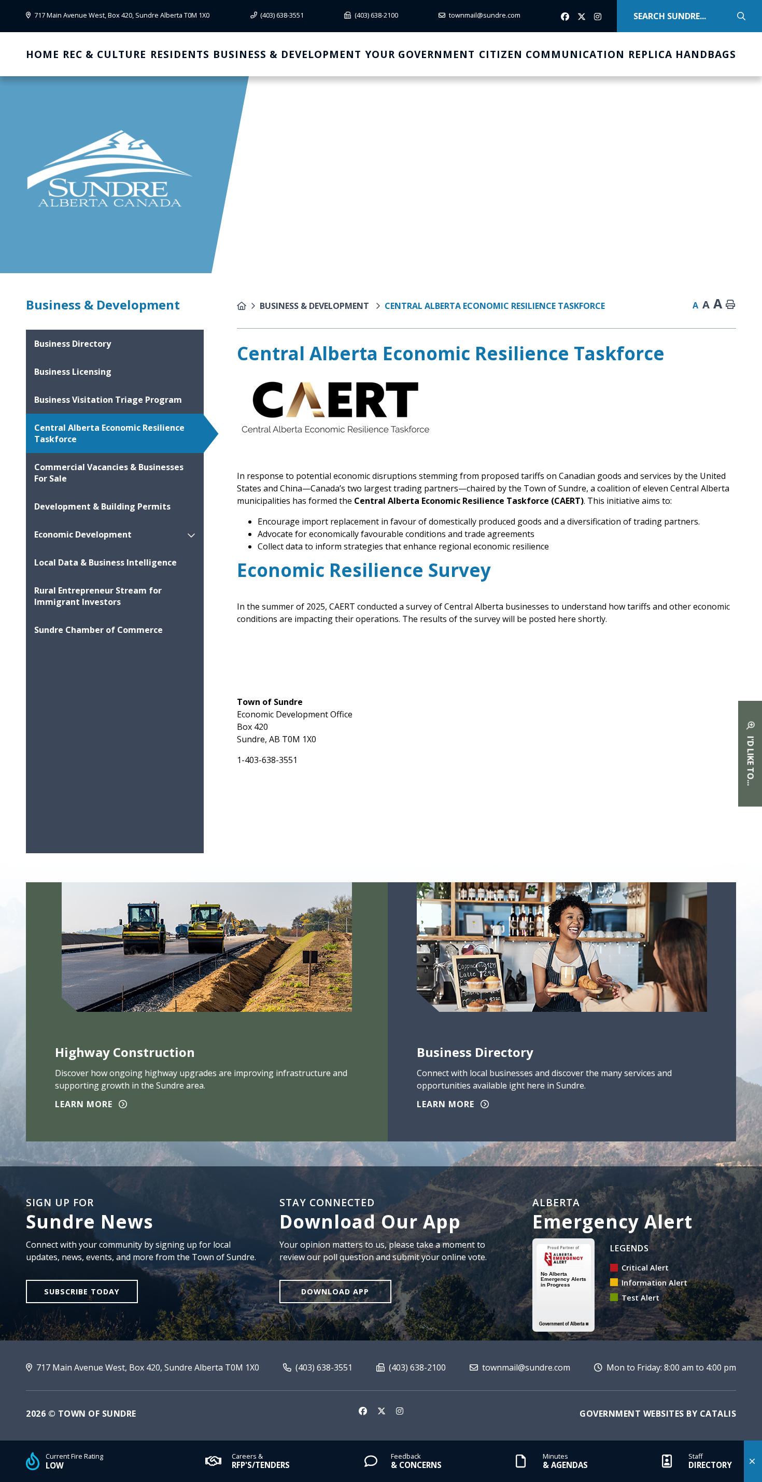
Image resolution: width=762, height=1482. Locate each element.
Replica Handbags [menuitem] (682, 54)
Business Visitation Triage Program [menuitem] (108, 399)
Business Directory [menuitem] (72, 343)
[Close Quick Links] (753, 1461)
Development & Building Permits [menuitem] (102, 506)
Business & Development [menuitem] (287, 54)
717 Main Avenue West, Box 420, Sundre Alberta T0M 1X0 (146, 1367)
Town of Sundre (110, 169)
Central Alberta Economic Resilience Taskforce (495, 306)
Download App (335, 1291)
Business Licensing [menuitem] (72, 371)
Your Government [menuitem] (420, 54)
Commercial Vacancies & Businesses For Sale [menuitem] (109, 472)
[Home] (248, 306)
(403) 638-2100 (416, 1367)
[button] (191, 534)
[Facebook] (566, 17)
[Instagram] (599, 17)
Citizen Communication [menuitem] (552, 54)
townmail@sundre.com (525, 1367)
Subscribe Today (82, 1291)
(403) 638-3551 (322, 1367)
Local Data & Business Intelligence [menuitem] (105, 562)
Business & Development (315, 306)
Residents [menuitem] (179, 54)
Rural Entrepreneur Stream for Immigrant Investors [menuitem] (98, 596)
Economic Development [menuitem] (83, 534)
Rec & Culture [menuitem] (104, 54)
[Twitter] (582, 17)
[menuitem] (42, 54)
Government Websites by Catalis (658, 1413)
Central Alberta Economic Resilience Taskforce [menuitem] (109, 433)
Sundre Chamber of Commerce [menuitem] (98, 630)
